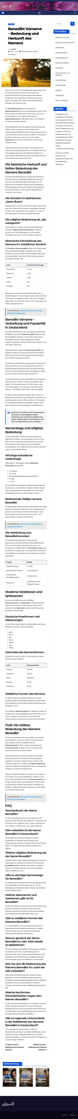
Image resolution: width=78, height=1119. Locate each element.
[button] (75, 13)
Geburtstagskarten (61, 58)
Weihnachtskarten (61, 100)
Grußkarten (59, 68)
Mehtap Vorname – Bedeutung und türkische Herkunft (38, 1047)
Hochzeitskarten (61, 80)
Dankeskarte (59, 47)
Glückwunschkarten (62, 63)
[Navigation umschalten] (39, 12)
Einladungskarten (61, 53)
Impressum (73, 1115)
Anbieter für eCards (62, 37)
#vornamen (12, 54)
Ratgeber (11, 24)
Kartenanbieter (60, 85)
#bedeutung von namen (30, 51)
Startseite (65, 1115)
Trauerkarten (59, 95)
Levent (13, 49)
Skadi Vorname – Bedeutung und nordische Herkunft (14, 1047)
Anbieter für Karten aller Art (64, 42)
